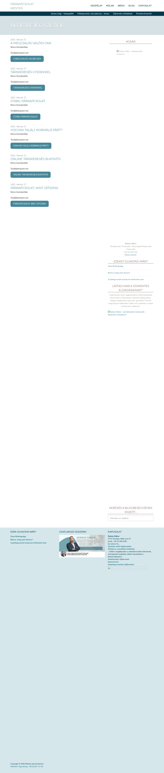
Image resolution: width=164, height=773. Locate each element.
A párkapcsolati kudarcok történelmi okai (126, 279)
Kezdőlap (96, 5)
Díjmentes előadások (122, 14)
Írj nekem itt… (114, 544)
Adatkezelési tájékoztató (118, 559)
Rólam (110, 5)
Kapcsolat (145, 5)
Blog (132, 5)
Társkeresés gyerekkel (31, 72)
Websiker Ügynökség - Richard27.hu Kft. (27, 766)
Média (121, 5)
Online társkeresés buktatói (36, 159)
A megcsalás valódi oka (31, 43)
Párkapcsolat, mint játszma (34, 188)
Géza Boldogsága (115, 266)
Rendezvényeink (144, 14)
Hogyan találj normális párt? (36, 130)
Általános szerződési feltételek (121, 549)
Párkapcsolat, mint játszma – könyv (93, 14)
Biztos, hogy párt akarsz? (119, 273)
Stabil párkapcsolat (28, 101)
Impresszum (113, 562)
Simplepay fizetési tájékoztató (121, 564)
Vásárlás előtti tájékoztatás (119, 546)
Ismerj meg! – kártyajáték (62, 14)
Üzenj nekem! (131, 255)
